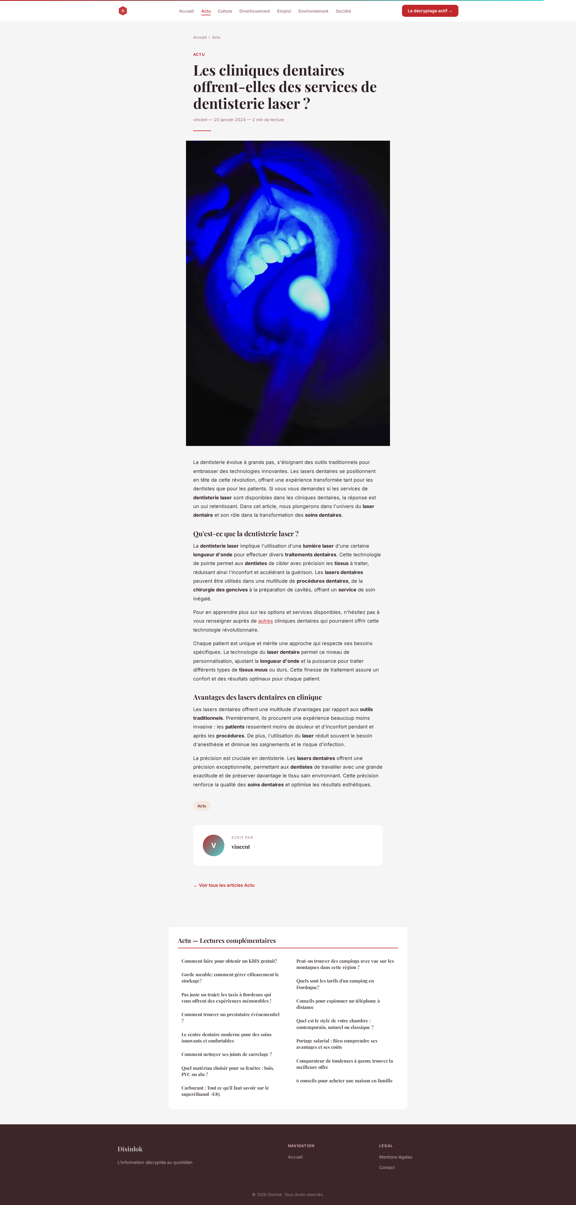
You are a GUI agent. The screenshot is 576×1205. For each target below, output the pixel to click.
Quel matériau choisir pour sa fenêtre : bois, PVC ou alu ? (228, 1071)
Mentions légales (395, 1156)
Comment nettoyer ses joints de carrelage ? (227, 1054)
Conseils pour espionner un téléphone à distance (338, 1004)
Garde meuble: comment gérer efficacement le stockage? (230, 977)
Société (343, 10)
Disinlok (130, 1148)
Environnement (313, 10)
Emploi (284, 10)
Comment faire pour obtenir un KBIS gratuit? (229, 961)
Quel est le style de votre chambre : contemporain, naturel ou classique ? (335, 1024)
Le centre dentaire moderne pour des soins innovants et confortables (227, 1037)
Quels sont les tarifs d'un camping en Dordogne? (335, 984)
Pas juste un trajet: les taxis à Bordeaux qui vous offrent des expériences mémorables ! (226, 997)
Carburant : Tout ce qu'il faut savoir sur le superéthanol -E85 (225, 1091)
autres (265, 621)
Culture (225, 10)
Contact (387, 1167)
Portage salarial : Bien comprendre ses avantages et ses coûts (336, 1044)
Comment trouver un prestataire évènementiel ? (231, 1017)
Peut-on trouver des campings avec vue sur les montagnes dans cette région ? (345, 964)
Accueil (186, 10)
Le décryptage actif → (430, 10)
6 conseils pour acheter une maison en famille (344, 1081)
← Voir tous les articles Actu (223, 885)
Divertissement (254, 10)
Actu (206, 10)
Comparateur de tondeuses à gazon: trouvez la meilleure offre (344, 1064)
